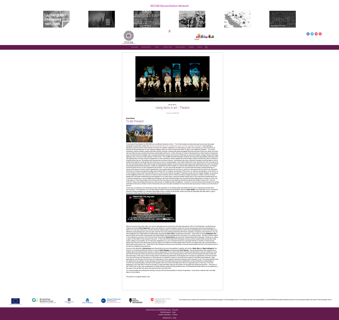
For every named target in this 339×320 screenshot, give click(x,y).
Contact (174, 314)
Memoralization (180, 47)
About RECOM (146, 47)
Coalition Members (164, 314)
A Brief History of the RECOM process (158, 310)
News (157, 47)
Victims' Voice (167, 47)
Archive (199, 47)
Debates (191, 47)
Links (174, 312)
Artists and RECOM (172, 113)
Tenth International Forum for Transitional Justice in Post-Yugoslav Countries (175, 146)
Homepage (134, 47)
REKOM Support (165, 312)
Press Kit (175, 310)
